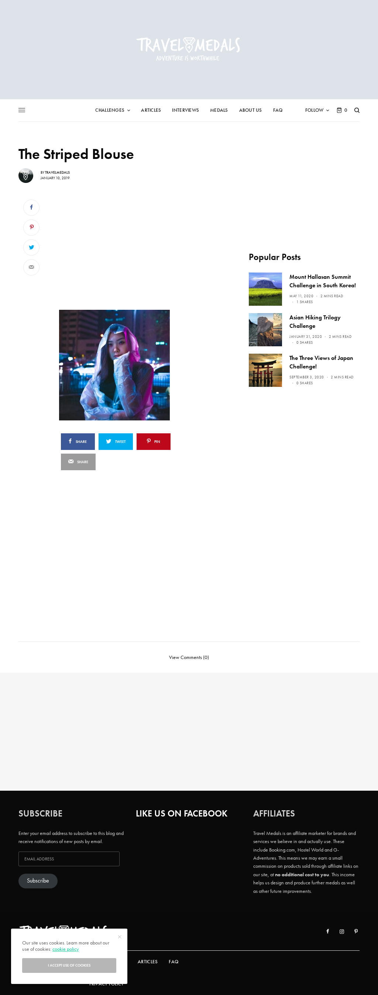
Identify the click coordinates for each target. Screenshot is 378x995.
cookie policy (65, 949)
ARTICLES (148, 961)
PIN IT (138, 365)
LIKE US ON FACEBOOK (181, 813)
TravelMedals (57, 172)
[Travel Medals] (189, 49)
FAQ (173, 961)
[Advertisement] (134, 249)
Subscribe (38, 880)
